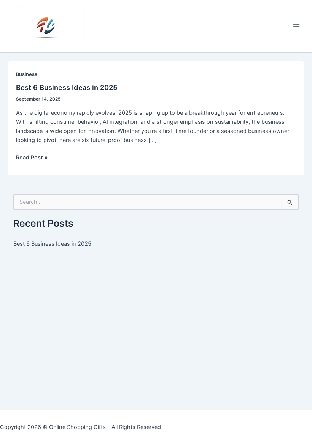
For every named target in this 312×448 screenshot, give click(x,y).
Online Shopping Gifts (77, 427)
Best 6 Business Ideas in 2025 (67, 87)
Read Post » (32, 158)
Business (26, 74)
